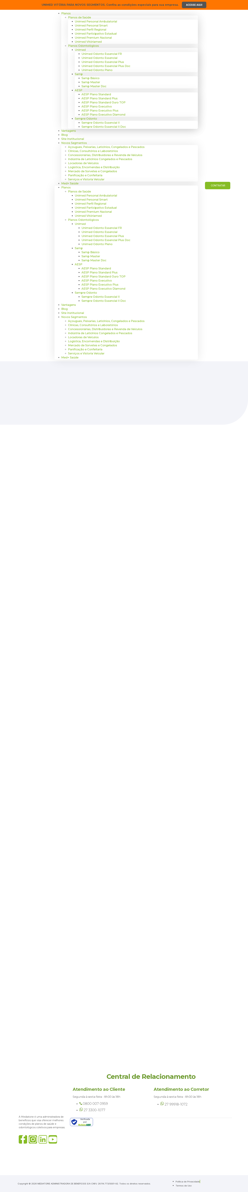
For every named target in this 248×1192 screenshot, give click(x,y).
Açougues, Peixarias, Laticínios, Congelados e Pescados (106, 147)
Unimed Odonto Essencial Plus (102, 62)
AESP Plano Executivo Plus (99, 110)
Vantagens (68, 130)
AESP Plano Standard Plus (99, 98)
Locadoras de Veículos (83, 163)
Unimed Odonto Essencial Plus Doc (105, 66)
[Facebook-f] (23, 1139)
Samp (79, 74)
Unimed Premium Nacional (93, 37)
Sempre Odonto (86, 118)
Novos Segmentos (74, 143)
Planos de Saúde (79, 17)
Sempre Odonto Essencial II (100, 122)
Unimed (80, 49)
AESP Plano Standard (96, 94)
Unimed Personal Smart (91, 25)
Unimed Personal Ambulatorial (96, 21)
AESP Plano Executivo (96, 106)
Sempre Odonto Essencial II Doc (103, 126)
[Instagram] (33, 1139)
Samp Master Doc (93, 86)
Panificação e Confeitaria (85, 175)
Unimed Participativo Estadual (96, 33)
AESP (78, 90)
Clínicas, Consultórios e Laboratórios (93, 151)
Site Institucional (72, 313)
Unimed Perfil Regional (90, 29)
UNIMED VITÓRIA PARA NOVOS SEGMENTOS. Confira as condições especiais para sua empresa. (110, 4)
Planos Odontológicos (83, 45)
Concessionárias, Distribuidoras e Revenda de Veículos (105, 155)
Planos (66, 13)
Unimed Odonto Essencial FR (101, 53)
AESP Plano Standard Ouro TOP (103, 102)
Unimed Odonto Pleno (97, 70)
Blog (64, 309)
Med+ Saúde (69, 183)
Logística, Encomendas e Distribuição (94, 167)
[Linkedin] (43, 1139)
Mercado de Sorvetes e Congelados (92, 171)
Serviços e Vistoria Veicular (86, 179)
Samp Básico (90, 78)
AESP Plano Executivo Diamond (103, 114)
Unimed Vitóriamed (88, 41)
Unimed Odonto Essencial (99, 58)
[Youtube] (53, 1139)
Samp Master (90, 82)
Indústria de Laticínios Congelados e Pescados (100, 159)
